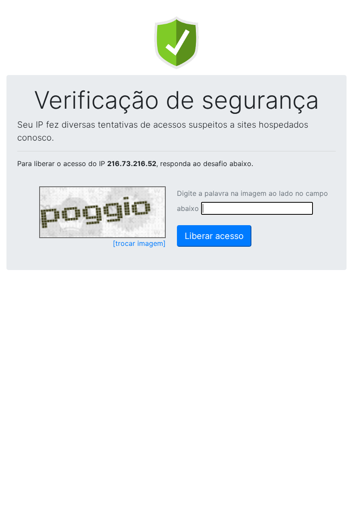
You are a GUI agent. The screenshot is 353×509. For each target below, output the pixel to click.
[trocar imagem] (139, 243)
